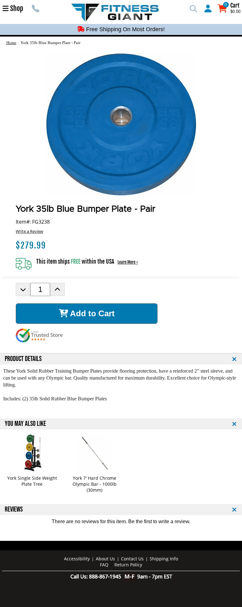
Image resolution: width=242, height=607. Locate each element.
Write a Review (29, 231)
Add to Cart (91, 313)
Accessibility (77, 559)
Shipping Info (164, 559)
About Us (105, 559)
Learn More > (128, 262)
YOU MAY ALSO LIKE (25, 424)
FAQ (104, 565)
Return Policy (128, 565)
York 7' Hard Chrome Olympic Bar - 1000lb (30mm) (94, 484)
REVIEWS (14, 509)
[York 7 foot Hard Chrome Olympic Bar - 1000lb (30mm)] (94, 452)
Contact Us (132, 559)
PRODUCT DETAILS (23, 359)
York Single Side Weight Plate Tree (32, 481)
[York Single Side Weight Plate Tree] (32, 452)
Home (11, 42)
